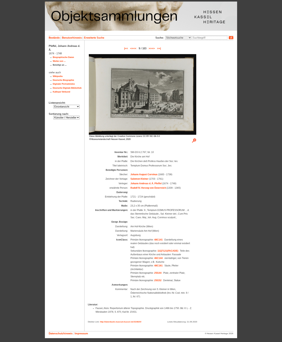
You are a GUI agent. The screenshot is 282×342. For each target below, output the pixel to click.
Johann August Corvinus (143, 174)
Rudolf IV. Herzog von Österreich (148, 188)
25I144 (158, 273)
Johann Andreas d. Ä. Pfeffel (146, 183)
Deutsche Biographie (63, 80)
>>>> (152, 48)
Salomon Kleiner (139, 179)
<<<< (133, 48)
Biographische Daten (63, 57)
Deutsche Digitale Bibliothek (67, 88)
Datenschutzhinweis (61, 333)
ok (231, 37)
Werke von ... (59, 61)
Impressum (81, 333)
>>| (159, 48)
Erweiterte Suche (94, 37)
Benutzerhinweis (72, 37)
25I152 (158, 280)
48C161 (158, 265)
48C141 (158, 240)
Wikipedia (58, 76)
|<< (126, 48)
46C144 (158, 258)
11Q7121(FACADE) (167, 251)
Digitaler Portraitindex (64, 84)
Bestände (54, 37)
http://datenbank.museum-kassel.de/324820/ (120, 322)
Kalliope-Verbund (61, 92)
